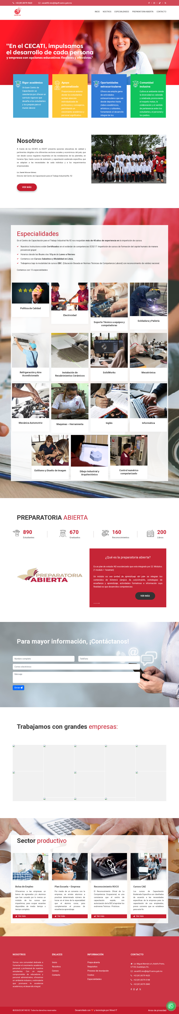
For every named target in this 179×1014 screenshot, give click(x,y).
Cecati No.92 (24, 1010)
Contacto (56, 975)
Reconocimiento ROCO (106, 886)
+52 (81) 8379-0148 (142, 980)
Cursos (55, 971)
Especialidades (94, 979)
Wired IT (113, 1010)
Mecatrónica (148, 372)
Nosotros (56, 966)
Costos (90, 975)
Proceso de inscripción (98, 971)
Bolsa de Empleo (24, 886)
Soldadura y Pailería (148, 320)
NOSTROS (107, 12)
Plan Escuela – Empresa (67, 886)
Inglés (109, 423)
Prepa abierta (93, 962)
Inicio (54, 962)
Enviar (17, 687)
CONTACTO (161, 12)
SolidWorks (109, 372)
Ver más (27, 187)
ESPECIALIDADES (122, 12)
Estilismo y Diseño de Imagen (50, 470)
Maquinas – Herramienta (69, 424)
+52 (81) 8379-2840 (142, 984)
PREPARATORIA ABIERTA (142, 12)
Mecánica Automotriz (30, 422)
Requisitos (92, 966)
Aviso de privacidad (157, 1010)
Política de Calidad (30, 308)
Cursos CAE (139, 886)
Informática (148, 423)
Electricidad (70, 315)
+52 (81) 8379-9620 (24, 3)
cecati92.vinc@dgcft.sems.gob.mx (57, 3)
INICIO (97, 12)
